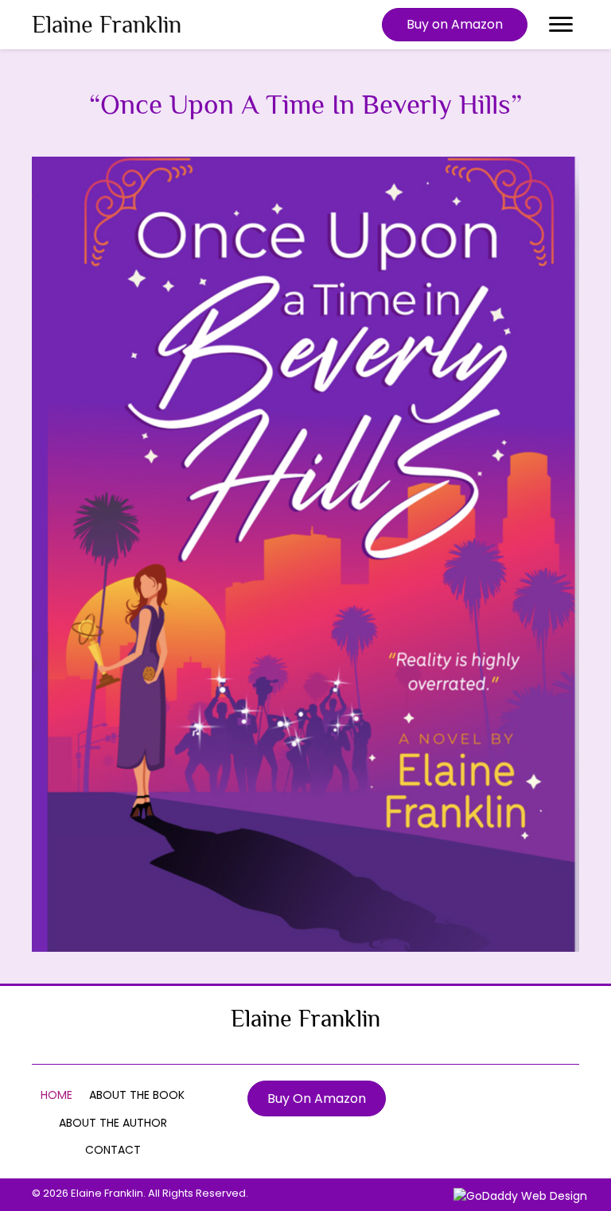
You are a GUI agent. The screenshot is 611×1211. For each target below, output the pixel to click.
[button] (454, 24)
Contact (113, 1150)
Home (56, 1095)
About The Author (113, 1123)
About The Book (137, 1095)
